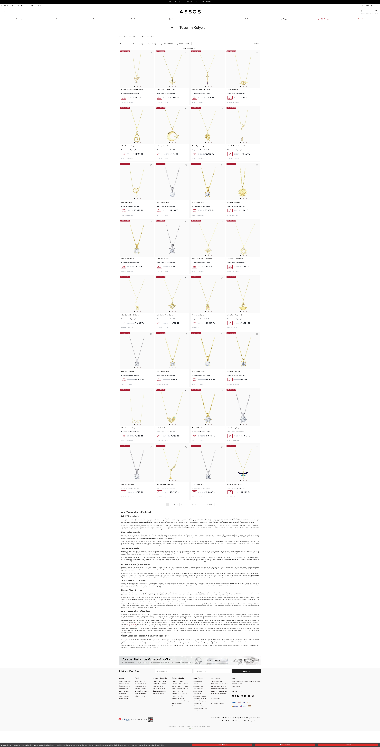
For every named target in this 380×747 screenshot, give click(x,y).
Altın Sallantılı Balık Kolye (130, 315)
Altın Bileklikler (198, 686)
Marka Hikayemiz (125, 681)
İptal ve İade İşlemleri (142, 691)
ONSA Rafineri (124, 696)
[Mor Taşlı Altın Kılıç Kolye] (208, 69)
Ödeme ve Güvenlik (159, 691)
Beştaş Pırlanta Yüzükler (180, 686)
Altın (57, 19)
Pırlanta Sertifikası (159, 681)
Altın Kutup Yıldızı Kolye (165, 315)
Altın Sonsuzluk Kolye (128, 428)
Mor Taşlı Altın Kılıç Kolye (201, 89)
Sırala (256, 43)
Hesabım (362, 13)
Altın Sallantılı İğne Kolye (165, 484)
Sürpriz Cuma (215, 698)
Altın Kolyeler (197, 691)
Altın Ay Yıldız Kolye (164, 146)
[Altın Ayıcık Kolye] (208, 294)
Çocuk (171, 19)
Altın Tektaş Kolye (163, 202)
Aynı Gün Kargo (323, 19)
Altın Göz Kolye (232, 89)
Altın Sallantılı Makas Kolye (237, 146)
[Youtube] (249, 696)
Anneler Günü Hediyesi (219, 686)
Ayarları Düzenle (222, 745)
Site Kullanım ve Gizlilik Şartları (232, 717)
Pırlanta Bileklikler (178, 698)
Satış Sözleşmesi (140, 686)
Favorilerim (369, 13)
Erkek (133, 19)
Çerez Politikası (216, 717)
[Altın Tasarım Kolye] (137, 125)
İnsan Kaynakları (124, 686)
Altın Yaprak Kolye (198, 146)
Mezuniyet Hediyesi (217, 703)
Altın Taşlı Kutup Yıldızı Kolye (202, 259)
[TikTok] (238, 696)
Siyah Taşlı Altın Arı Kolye (166, 89)
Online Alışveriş (237, 683)
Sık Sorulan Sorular (159, 683)
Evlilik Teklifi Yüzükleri (218, 701)
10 (200, 504)
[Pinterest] (242, 696)
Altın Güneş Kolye (233, 202)
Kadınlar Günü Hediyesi (219, 691)
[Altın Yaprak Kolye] (208, 125)
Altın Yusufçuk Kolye (234, 484)
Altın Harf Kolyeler (199, 698)
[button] (134, 68)
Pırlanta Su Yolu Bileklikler (181, 701)
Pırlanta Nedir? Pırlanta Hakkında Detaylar (246, 681)
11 (204, 504)
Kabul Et (348, 745)
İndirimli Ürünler (184, 44)
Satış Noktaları (124, 691)
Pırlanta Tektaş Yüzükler (180, 683)
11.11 (212, 696)
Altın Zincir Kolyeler (200, 696)
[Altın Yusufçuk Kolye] (243, 463)
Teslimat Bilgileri (140, 688)
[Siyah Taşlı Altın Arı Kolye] (172, 69)
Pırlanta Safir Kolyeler (179, 693)
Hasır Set (196, 711)
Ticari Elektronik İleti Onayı (231, 721)
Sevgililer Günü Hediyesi (219, 683)
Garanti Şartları (140, 681)
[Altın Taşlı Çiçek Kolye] (243, 238)
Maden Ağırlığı (138, 44)
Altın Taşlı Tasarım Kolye (236, 315)
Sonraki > (210, 504)
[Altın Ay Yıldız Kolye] (172, 125)
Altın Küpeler (197, 693)
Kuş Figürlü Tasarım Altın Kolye (132, 89)
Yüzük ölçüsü (236, 686)
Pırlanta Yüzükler (178, 681)
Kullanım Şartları (140, 696)
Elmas (95, 19)
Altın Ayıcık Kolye (198, 315)
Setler (247, 19)
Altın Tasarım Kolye (128, 146)
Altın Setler (197, 703)
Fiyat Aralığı (152, 44)
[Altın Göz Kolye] (243, 69)
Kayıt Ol (246, 671)
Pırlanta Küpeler (177, 696)
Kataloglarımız (124, 683)
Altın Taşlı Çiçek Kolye (235, 259)
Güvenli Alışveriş (249, 721)
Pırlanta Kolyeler (177, 691)
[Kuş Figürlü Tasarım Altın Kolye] (137, 69)
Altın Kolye (136, 37)
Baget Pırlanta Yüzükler (180, 688)
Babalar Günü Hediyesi (219, 688)
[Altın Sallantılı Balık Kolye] (137, 294)
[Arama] (32, 11)
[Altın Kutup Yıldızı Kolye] (172, 294)
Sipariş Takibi (366, 5)
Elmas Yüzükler (177, 703)
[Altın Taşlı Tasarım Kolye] (243, 294)
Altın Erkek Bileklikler (200, 708)
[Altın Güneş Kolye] (243, 181)
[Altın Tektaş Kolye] (172, 181)
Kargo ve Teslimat (159, 693)
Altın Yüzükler (198, 681)
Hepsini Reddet (285, 745)
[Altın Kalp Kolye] (137, 181)
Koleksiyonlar (285, 19)
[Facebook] (235, 696)
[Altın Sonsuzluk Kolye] (137, 407)
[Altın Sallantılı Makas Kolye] (243, 125)
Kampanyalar (375, 5)
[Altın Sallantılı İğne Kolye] (172, 463)
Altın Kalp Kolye (126, 202)
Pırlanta (19, 19)
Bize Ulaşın (123, 693)
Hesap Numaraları (159, 688)
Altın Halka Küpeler (199, 701)
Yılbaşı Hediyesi (216, 681)
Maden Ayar (124, 44)
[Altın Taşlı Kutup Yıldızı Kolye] (208, 238)
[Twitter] (245, 696)
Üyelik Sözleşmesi (140, 683)
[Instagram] (233, 696)
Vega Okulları (123, 698)
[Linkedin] (253, 696)
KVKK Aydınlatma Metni (252, 717)
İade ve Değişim (158, 686)
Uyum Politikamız (140, 693)
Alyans (209, 19)
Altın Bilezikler (198, 688)
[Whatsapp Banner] (190, 660)
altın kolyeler (131, 624)
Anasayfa (122, 37)
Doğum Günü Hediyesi (218, 693)
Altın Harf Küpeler (199, 706)
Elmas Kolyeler (177, 706)
